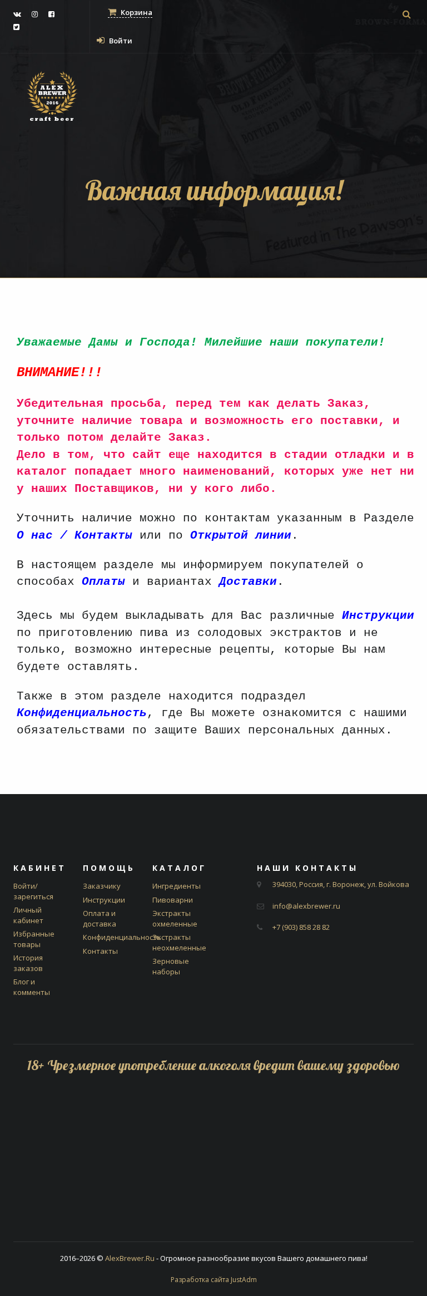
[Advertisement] (213, 1163)
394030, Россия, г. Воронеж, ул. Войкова (340, 884)
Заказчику (102, 886)
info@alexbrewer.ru (306, 906)
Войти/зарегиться (33, 891)
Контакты (100, 951)
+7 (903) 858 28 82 (301, 927)
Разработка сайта (214, 1279)
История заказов (28, 963)
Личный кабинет (28, 915)
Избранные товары (33, 939)
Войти (119, 41)
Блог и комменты (31, 987)
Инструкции (104, 900)
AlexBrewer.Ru (130, 1258)
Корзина (135, 12)
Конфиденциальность (122, 937)
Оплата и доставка (99, 918)
